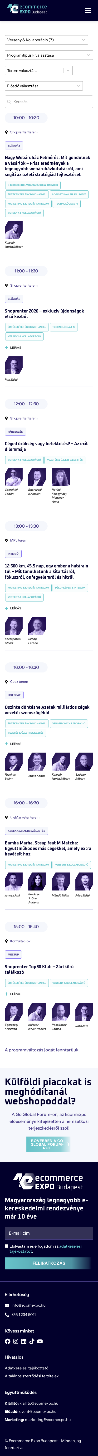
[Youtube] (40, 1341)
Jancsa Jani (12, 895)
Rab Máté (11, 379)
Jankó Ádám (36, 776)
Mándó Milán (60, 895)
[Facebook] (7, 1341)
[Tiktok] (32, 1341)
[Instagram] (16, 1341)
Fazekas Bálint (10, 776)
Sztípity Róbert (80, 776)
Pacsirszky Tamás (59, 1027)
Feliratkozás (49, 1263)
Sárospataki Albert (13, 641)
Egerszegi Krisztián (35, 491)
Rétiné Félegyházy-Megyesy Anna (60, 495)
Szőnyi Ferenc (33, 641)
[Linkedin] (24, 1341)
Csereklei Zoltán (11, 491)
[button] (88, 10)
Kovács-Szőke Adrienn (33, 898)
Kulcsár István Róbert (14, 244)
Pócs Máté (82, 895)
